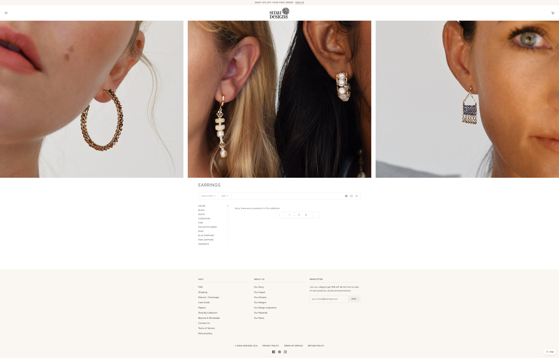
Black (201, 210)
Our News (259, 318)
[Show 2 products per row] (346, 195)
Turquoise (204, 218)
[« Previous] (279, 215)
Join (354, 299)
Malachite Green (207, 227)
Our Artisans (260, 297)
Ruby (201, 231)
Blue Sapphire (206, 235)
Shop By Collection (207, 312)
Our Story (259, 287)
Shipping (202, 292)
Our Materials (260, 312)
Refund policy (205, 333)
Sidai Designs (244, 345)
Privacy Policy (271, 345)
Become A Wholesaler (209, 318)
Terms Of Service (293, 345)
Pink (200, 223)
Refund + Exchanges (208, 297)
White (201, 214)
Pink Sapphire (206, 240)
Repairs (202, 307)
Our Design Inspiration (265, 307)
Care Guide (204, 302)
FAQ (200, 287)
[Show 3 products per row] (351, 195)
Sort (223, 196)
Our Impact (259, 292)
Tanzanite (203, 244)
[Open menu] (9, 13)
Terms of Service (206, 328)
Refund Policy (316, 345)
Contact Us (204, 323)
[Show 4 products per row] (357, 195)
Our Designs (260, 302)
